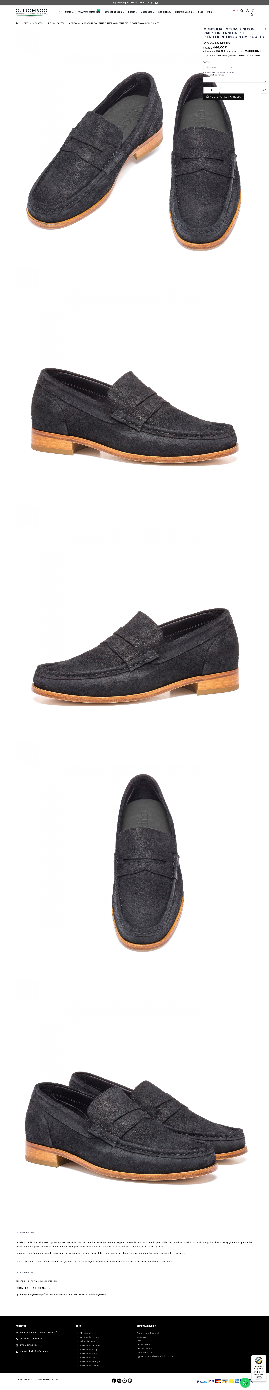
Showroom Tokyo (89, 1353)
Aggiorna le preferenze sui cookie (155, 1356)
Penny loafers (56, 23)
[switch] (259, 1378)
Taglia (207, 62)
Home (17, 23)
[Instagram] (119, 1381)
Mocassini (38, 23)
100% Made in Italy (89, 1337)
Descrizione (27, 1232)
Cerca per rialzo (113, 12)
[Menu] (264, 1357)
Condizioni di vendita (148, 1333)
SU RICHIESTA (164, 12)
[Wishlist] (253, 10)
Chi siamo (85, 1333)
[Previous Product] (261, 29)
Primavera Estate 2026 (89, 12)
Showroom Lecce (89, 1357)
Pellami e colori (88, 1341)
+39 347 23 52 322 (140, 2)
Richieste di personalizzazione (218, 72)
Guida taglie (143, 1344)
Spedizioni (143, 1336)
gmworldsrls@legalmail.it (34, 1351)
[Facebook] (113, 1381)
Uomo (68, 12)
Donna (131, 12)
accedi (89, 1294)
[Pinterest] (129, 1381)
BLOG (200, 12)
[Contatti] (156, 2)
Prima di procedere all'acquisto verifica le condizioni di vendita (233, 55)
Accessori (146, 12)
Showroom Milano (90, 1345)
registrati (100, 1294)
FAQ (139, 1340)
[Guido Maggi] (31, 13)
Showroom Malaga (90, 1361)
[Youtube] (124, 1381)
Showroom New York (91, 1365)
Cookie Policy (144, 1352)
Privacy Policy (144, 1348)
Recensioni (26, 1272)
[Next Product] (265, 29)
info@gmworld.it (29, 1344)
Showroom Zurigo (89, 1349)
